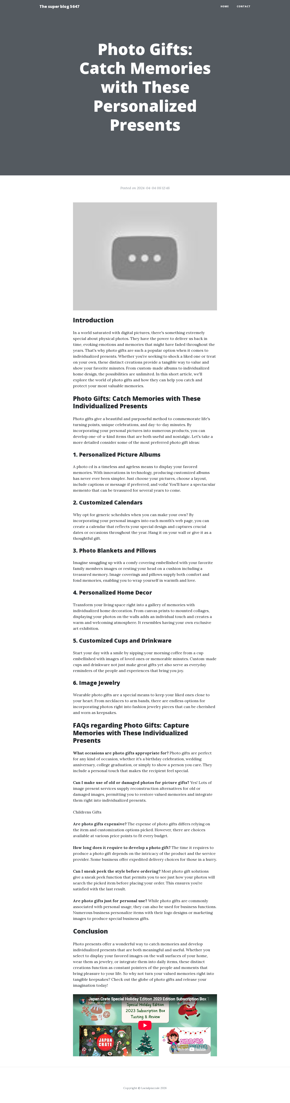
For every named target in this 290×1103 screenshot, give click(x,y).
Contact (244, 6)
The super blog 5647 (59, 6)
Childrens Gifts (87, 812)
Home (225, 6)
